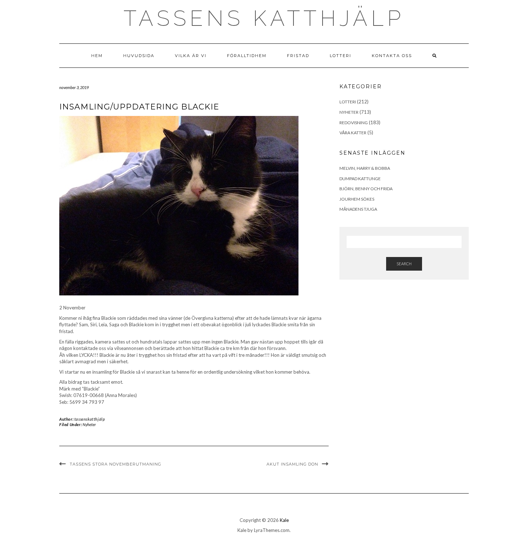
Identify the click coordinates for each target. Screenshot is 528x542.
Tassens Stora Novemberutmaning (115, 464)
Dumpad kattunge (360, 178)
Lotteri (340, 55)
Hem (97, 55)
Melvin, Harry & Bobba (364, 168)
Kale (284, 520)
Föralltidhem (247, 55)
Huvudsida (138, 55)
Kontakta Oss (392, 55)
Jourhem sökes (356, 199)
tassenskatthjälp (89, 419)
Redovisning (353, 122)
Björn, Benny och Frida (366, 188)
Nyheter (89, 424)
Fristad (298, 55)
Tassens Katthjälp (264, 18)
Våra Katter (352, 132)
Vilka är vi (191, 55)
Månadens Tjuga (358, 209)
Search (404, 263)
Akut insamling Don (292, 464)
